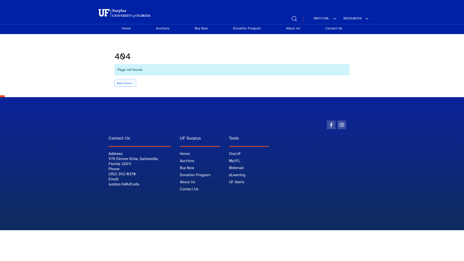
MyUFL (234, 160)
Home (126, 28)
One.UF (235, 153)
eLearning (237, 175)
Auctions (162, 28)
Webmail (236, 167)
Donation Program (247, 28)
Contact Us (334, 28)
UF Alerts (236, 182)
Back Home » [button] (125, 83)
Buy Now (201, 28)
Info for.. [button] (322, 18)
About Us (293, 28)
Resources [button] (353, 18)
